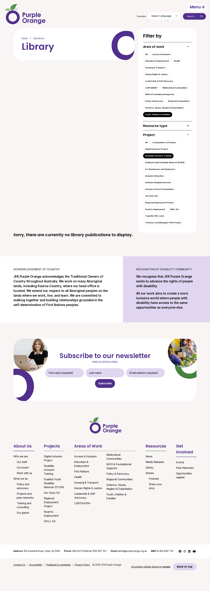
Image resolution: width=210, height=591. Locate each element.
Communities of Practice (164, 142)
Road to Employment (155, 209)
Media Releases (155, 462)
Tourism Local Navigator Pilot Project (163, 222)
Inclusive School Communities (159, 189)
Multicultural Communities (175, 88)
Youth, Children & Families (157, 114)
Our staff (22, 462)
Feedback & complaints (58, 564)
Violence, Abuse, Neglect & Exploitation (164, 108)
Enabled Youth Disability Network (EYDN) (165, 162)
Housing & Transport (155, 68)
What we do (20, 478)
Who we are (20, 456)
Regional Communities (178, 101)
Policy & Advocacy (154, 101)
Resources (38, 38)
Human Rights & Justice (156, 74)
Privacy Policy (82, 564)
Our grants (23, 512)
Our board (23, 467)
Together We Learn (154, 216)
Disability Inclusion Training (158, 156)
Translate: (141, 16)
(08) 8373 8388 (80, 551)
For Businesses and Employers (160, 169)
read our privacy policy (105, 361)
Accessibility (35, 564)
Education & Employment (157, 61)
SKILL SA (174, 209)
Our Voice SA (151, 196)
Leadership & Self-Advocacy (159, 81)
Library (150, 467)
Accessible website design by (150, 566)
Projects (52, 446)
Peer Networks (185, 467)
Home (25, 38)
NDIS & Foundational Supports (159, 94)
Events (180, 462)
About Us (22, 446)
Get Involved (184, 449)
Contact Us (19, 564)
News (149, 456)
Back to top (184, 567)
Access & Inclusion (161, 54)
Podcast (154, 478)
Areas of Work (88, 446)
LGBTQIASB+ (151, 88)
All (146, 54)
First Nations (81, 471)
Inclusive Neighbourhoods (158, 182)
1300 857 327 (99, 551)
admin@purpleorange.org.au (129, 551)
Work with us (24, 473)
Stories (150, 473)
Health (177, 61)
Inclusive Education (154, 176)
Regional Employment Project (159, 202)
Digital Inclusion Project (156, 149)
